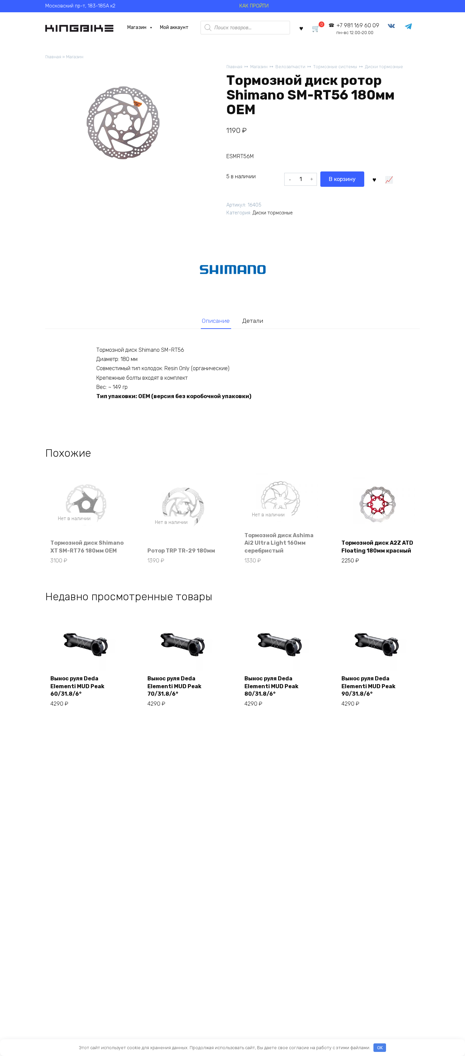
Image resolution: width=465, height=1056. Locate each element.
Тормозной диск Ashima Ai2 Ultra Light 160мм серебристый (279, 543)
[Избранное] (301, 27)
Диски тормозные (384, 66)
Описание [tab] (216, 320)
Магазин (136, 27)
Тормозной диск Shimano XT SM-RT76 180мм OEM (87, 547)
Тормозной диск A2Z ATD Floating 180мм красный (377, 547)
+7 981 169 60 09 (357, 28)
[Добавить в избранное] (374, 178)
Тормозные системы (335, 66)
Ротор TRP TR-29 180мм (181, 550)
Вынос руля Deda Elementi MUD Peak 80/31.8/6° (271, 686)
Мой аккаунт (174, 27)
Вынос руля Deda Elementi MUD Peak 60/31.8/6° (77, 686)
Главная (53, 56)
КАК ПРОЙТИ (254, 6)
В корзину (342, 179)
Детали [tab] (252, 320)
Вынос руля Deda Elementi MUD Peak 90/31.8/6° (368, 686)
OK (380, 1047)
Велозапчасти (290, 66)
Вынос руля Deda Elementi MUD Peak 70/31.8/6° (174, 686)
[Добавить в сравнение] (388, 178)
